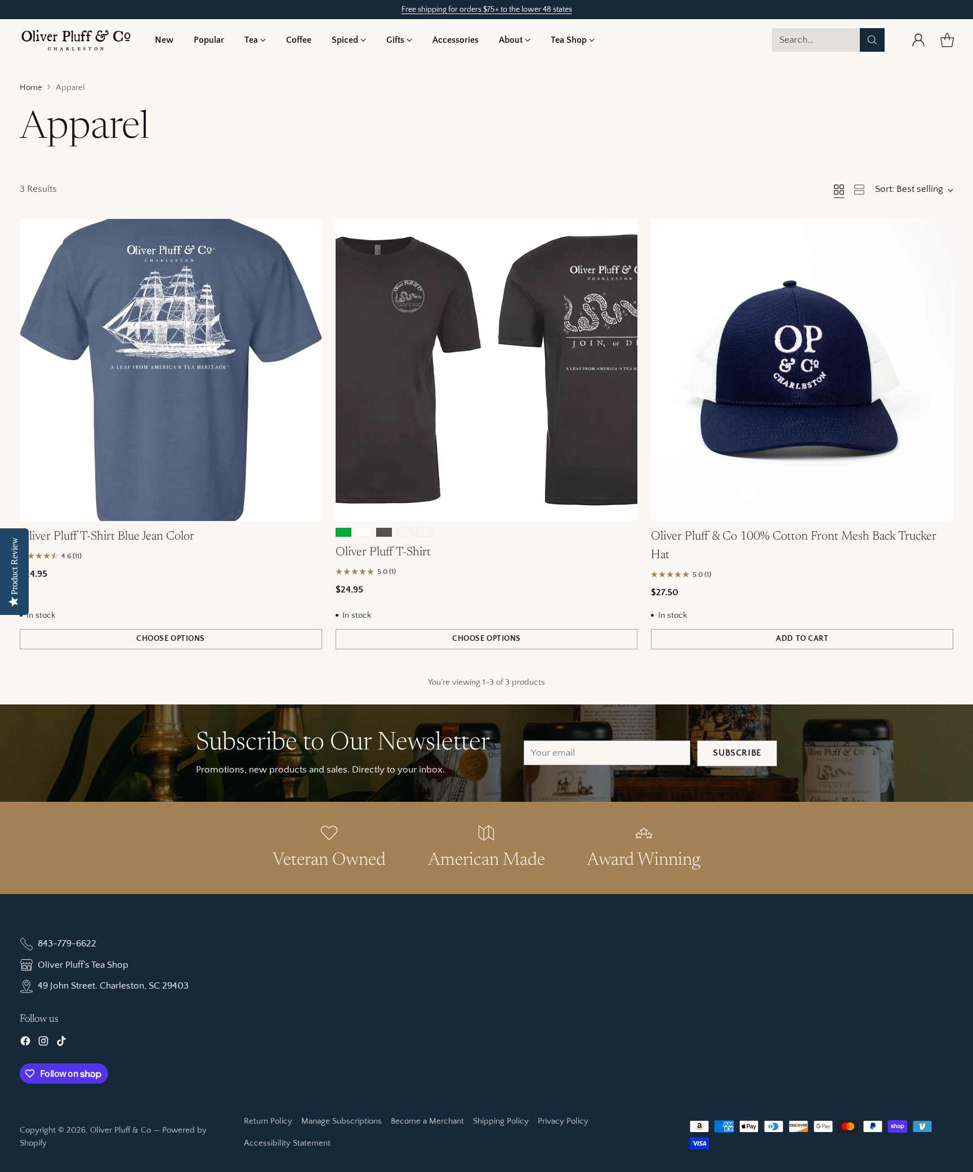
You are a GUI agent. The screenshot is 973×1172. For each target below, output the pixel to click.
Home (31, 87)
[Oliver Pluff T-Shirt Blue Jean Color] (171, 370)
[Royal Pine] (424, 532)
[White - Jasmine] (364, 532)
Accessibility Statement (287, 1143)
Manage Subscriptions (341, 1121)
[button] (255, 40)
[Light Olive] (404, 532)
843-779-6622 (67, 944)
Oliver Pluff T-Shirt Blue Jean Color (107, 537)
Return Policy (268, 1121)
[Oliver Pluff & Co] (76, 40)
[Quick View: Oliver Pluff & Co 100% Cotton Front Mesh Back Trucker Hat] (939, 233)
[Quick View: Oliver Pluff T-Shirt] (623, 233)
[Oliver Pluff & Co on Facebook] (25, 1043)
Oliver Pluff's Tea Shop (83, 965)
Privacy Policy (563, 1121)
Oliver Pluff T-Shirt (383, 552)
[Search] (872, 40)
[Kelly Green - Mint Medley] (343, 532)
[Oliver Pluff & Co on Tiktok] (61, 1043)
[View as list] (859, 189)
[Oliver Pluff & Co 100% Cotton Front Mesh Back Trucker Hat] (802, 370)
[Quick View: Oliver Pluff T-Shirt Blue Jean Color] (307, 233)
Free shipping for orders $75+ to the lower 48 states (486, 9)
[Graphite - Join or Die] (384, 532)
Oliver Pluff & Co (120, 1130)
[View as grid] (839, 189)
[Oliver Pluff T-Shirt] (487, 370)
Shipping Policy (501, 1121)
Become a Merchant (427, 1121)
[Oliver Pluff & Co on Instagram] (43, 1043)
